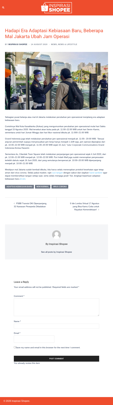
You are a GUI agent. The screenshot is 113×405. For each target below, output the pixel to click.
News (54, 44)
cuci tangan (57, 172)
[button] (3, 7)
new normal (42, 187)
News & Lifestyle (67, 44)
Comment (19, 296)
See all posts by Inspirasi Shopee (56, 252)
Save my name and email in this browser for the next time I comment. (48, 347)
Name (17, 321)
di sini (22, 179)
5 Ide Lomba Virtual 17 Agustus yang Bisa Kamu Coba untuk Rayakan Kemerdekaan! (84, 206)
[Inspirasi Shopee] (56, 7)
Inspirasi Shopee (17, 44)
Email (17, 333)
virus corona (60, 187)
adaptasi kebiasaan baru (19, 187)
